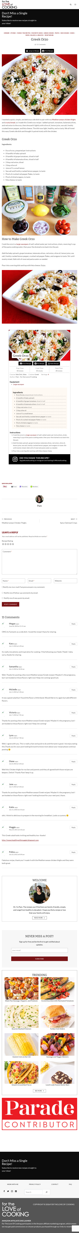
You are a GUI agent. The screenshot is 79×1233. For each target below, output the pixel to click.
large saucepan (22, 244)
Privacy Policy (35, 1184)
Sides (72, 33)
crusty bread (10, 122)
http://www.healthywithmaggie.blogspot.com (20, 840)
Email (31, 581)
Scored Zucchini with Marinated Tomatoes (57, 1001)
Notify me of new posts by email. (17, 598)
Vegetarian (49, 35)
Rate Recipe (54, 363)
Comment (7, 551)
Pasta (57, 33)
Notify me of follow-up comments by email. (21, 593)
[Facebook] (4, 1191)
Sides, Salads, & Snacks (34, 35)
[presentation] (21, 988)
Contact (54, 1184)
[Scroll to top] (73, 1224)
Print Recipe (48, 51)
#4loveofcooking (60, 460)
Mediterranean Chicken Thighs (14, 521)
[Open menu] (75, 4)
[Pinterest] (16, 1191)
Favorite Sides (37, 33)
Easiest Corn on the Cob (22, 1057)
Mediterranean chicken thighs (64, 119)
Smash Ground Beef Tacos (21, 1085)
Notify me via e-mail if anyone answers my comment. (24, 587)
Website (58, 581)
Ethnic (13, 33)
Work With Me (12, 1184)
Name (6, 581)
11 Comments (41, 44)
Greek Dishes (49, 33)
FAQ (70, 1184)
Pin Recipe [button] (40, 363)
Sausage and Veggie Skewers (57, 1057)
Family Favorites (23, 33)
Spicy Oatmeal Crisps (68, 521)
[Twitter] (8, 1191)
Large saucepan (18, 384)
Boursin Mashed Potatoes (21, 1029)
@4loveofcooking (28, 460)
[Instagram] (12, 1191)
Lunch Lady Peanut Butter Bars (57, 1085)
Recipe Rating (7, 541)
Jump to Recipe (33, 51)
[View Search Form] (70, 4)
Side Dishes (65, 33)
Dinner (6, 33)
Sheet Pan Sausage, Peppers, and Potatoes (21, 1001)
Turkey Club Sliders (57, 1029)
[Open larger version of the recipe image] (39, 345)
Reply (74, 624)
